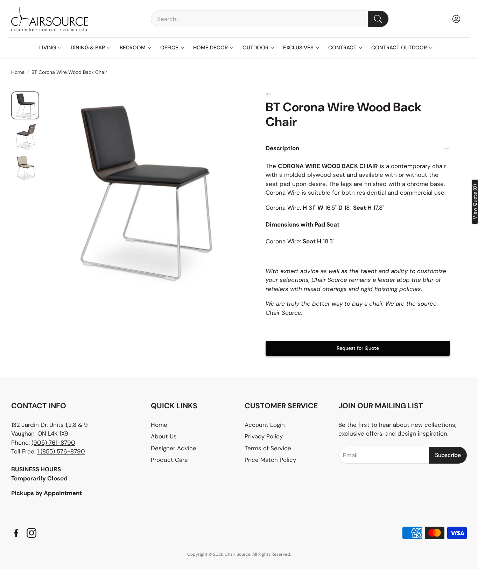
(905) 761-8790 (53, 442)
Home (17, 72)
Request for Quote (358, 348)
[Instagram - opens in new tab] (31, 533)
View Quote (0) (475, 201)
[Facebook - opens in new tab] (16, 533)
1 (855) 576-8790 (61, 451)
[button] (269, 19)
